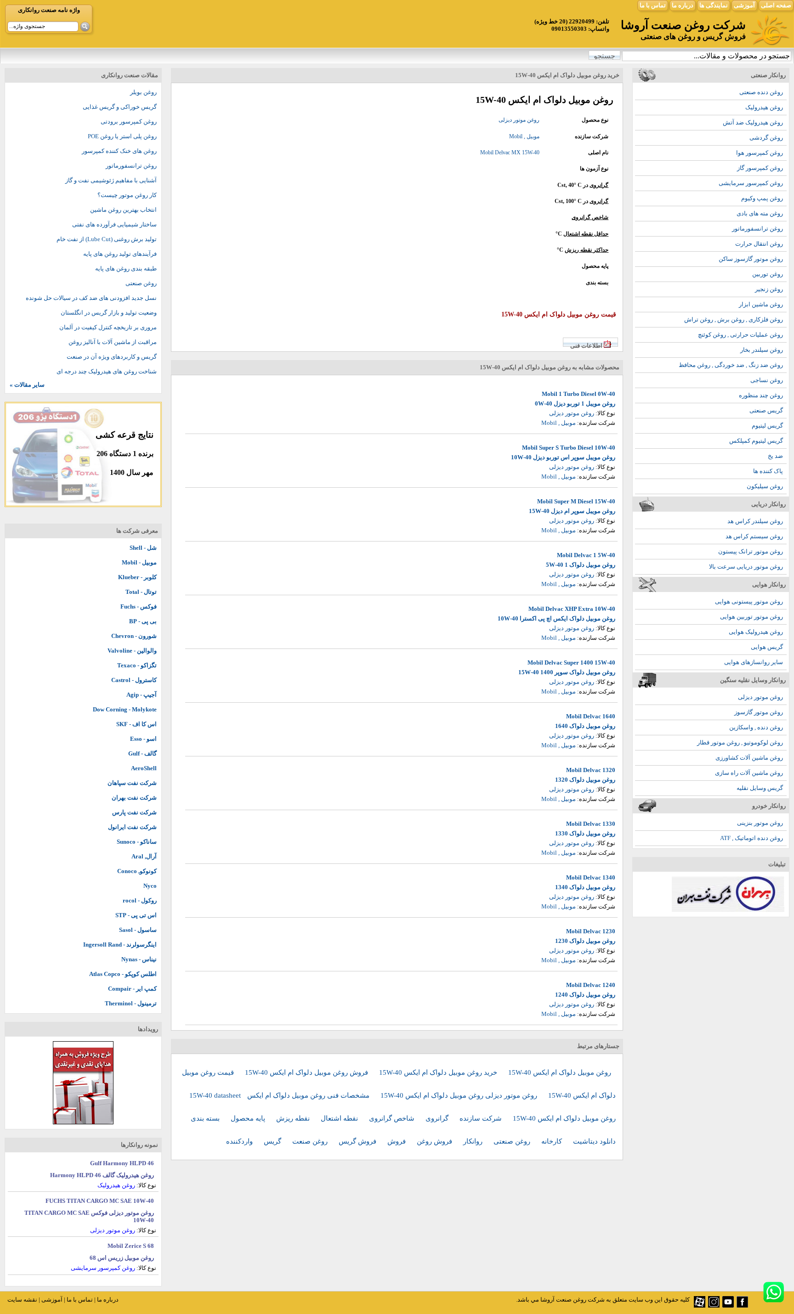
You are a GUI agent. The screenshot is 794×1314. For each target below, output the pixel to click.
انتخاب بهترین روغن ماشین (123, 209)
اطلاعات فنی (586, 345)
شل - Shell (143, 547)
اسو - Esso (143, 738)
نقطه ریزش (294, 1118)
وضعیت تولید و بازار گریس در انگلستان (109, 312)
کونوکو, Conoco (137, 871)
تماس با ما (653, 5)
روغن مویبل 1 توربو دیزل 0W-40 (575, 403)
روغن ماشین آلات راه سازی (749, 772)
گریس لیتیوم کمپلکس (756, 440)
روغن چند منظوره (761, 395)
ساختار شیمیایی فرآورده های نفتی (114, 224)
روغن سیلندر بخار (761, 349)
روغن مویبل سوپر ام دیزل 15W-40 (572, 511)
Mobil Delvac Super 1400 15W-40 (571, 662)
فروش (397, 1141)
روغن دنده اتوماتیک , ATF (751, 838)
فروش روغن (435, 1141)
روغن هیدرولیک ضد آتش (753, 122)
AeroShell (144, 768)
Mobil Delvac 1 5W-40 (586, 555)
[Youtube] (728, 1305)
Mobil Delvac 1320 (590, 770)
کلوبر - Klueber (137, 577)
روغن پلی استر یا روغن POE (122, 136)
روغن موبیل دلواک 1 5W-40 (580, 564)
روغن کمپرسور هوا (759, 152)
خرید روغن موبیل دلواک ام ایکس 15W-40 (439, 1072)
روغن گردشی (766, 137)
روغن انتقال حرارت (759, 243)
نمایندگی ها (713, 5)
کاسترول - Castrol (134, 680)
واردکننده (240, 1141)
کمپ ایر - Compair (132, 988)
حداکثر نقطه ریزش (586, 250)
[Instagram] (714, 1305)
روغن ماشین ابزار (761, 304)
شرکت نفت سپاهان (132, 782)
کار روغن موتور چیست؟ (127, 195)
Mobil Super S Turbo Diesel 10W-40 (568, 447)
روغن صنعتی (512, 1141)
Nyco (150, 885)
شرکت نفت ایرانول (132, 826)
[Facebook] (742, 1305)
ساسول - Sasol (138, 929)
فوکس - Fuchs (138, 606)
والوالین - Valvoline (132, 650)
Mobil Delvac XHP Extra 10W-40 (571, 608)
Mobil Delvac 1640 (590, 716)
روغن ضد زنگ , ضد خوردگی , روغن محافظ (731, 364)
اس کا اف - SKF (136, 724)
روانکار (473, 1141)
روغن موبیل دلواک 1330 (585, 833)
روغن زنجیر (769, 289)
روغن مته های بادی (760, 213)
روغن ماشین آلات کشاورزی (749, 757)
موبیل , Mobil (524, 136)
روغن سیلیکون (765, 486)
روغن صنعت (310, 1141)
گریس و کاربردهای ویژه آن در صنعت (112, 356)
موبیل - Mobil (139, 562)
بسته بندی (206, 1118)
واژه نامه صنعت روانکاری (49, 9)
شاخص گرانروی (590, 217)
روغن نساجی (766, 380)
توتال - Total (141, 591)
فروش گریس (358, 1141)
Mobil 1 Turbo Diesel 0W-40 (578, 393)
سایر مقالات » (27, 384)
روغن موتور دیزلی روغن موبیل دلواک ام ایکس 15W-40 (459, 1095)
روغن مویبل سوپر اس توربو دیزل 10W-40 (563, 457)
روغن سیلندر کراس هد (755, 521)
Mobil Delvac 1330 (590, 823)
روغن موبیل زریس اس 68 (122, 1257)
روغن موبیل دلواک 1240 (585, 994)
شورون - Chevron (134, 635)
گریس (273, 1141)
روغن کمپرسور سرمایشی (751, 183)
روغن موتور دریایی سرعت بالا (746, 566)
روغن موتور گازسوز (758, 712)
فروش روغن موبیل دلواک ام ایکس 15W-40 (307, 1072)
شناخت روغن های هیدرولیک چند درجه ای (107, 371)
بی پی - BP (143, 621)
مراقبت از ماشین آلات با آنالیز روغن (112, 341)
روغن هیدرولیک (764, 107)
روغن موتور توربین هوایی (751, 616)
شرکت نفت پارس (134, 812)
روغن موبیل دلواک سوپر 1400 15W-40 (566, 672)
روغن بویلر (143, 92)
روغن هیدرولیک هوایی (756, 631)
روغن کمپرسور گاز (760, 167)
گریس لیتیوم (767, 425)
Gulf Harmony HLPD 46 (122, 1163)
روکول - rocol (140, 900)
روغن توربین (767, 274)
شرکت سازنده (481, 1118)
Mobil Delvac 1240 (590, 984)
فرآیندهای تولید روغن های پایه (120, 253)
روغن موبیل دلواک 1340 (585, 887)
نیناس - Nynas (139, 959)
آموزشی (744, 5)
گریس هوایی (767, 646)
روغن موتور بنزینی (760, 822)
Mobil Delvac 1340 (590, 877)
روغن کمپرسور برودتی (129, 121)
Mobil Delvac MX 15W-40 (509, 152)
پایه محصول (249, 1118)
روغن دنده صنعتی (761, 92)
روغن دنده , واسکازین (756, 727)
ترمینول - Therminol (131, 1003)
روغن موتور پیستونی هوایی (749, 601)
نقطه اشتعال (340, 1118)
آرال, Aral (144, 856)
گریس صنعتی (766, 410)
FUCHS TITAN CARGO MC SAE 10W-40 (99, 1200)
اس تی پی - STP (136, 915)
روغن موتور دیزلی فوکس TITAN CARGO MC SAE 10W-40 (89, 1216)
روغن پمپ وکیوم (762, 198)
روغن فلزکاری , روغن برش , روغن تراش (733, 319)
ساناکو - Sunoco (137, 841)
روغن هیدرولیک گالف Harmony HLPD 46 (102, 1175)
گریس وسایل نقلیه (760, 787)
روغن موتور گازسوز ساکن (751, 258)
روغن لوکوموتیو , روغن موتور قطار (740, 742)
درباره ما (682, 5)
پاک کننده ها (768, 471)
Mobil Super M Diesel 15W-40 (576, 501)
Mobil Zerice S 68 (131, 1245)
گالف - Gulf (142, 753)
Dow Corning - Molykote (125, 709)
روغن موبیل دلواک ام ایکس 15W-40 (559, 1072)
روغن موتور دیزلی (760, 697)
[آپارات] (699, 1305)
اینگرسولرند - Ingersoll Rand (120, 944)
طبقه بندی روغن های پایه (126, 268)
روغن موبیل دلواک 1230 (585, 940)
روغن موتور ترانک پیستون (750, 551)
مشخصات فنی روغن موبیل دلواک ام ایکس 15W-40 (280, 1095)
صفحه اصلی (776, 5)
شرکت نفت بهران (134, 797)
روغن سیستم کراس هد (754, 536)
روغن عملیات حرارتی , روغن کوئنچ (740, 334)
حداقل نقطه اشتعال (585, 234)
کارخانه (552, 1141)
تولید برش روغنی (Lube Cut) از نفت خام (107, 239)
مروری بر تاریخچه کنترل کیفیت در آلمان (108, 327)
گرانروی (599, 185)
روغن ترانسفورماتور (757, 228)
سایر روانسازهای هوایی (753, 662)
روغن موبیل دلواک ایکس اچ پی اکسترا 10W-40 (556, 618)
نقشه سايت (22, 1299)
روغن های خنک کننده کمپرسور (119, 150)
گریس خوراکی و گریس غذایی (120, 106)
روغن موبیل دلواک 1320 (585, 779)
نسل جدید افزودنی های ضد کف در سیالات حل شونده (91, 297)
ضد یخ (775, 455)
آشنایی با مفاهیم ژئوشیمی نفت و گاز (111, 180)
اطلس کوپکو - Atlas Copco (123, 973)
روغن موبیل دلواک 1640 (585, 725)
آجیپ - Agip (141, 694)
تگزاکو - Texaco (137, 665)
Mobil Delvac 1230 (590, 931)
